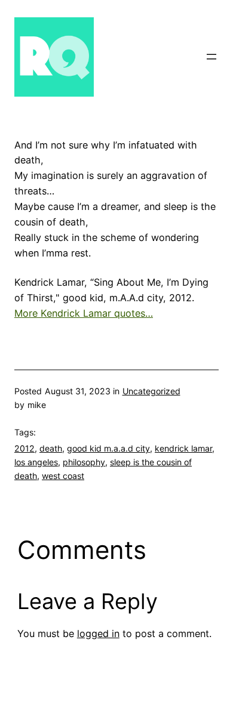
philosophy (84, 462)
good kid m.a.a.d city (108, 448)
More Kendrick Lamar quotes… (83, 313)
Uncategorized (151, 391)
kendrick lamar (183, 448)
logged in (98, 633)
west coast (63, 476)
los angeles (36, 462)
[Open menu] (211, 57)
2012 (24, 448)
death (50, 448)
